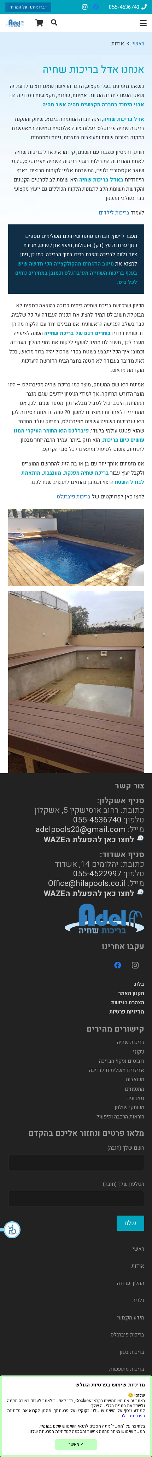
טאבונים (135, 1098)
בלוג (139, 984)
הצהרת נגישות (127, 1002)
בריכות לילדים (114, 213)
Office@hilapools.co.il (87, 883)
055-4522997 (97, 874)
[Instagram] (84, 7)
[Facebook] (95, 7)
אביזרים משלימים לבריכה (116, 1070)
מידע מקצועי (130, 1318)
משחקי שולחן (129, 1107)
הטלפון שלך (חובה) (123, 1184)
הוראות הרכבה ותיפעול (120, 1117)
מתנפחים (134, 1089)
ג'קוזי (138, 1052)
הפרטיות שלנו (132, 1416)
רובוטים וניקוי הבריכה (121, 1061)
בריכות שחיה (130, 1042)
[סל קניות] (39, 23)
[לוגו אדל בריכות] (14, 23)
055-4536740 (97, 820)
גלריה (138, 1300)
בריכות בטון (131, 1352)
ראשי (138, 1249)
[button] (10, 1230)
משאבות (135, 1079)
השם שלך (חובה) (125, 1148)
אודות (137, 1266)
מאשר (76, 1444)
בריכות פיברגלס (73, 497)
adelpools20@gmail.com (81, 829)
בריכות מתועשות (126, 1369)
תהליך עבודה (130, 1283)
